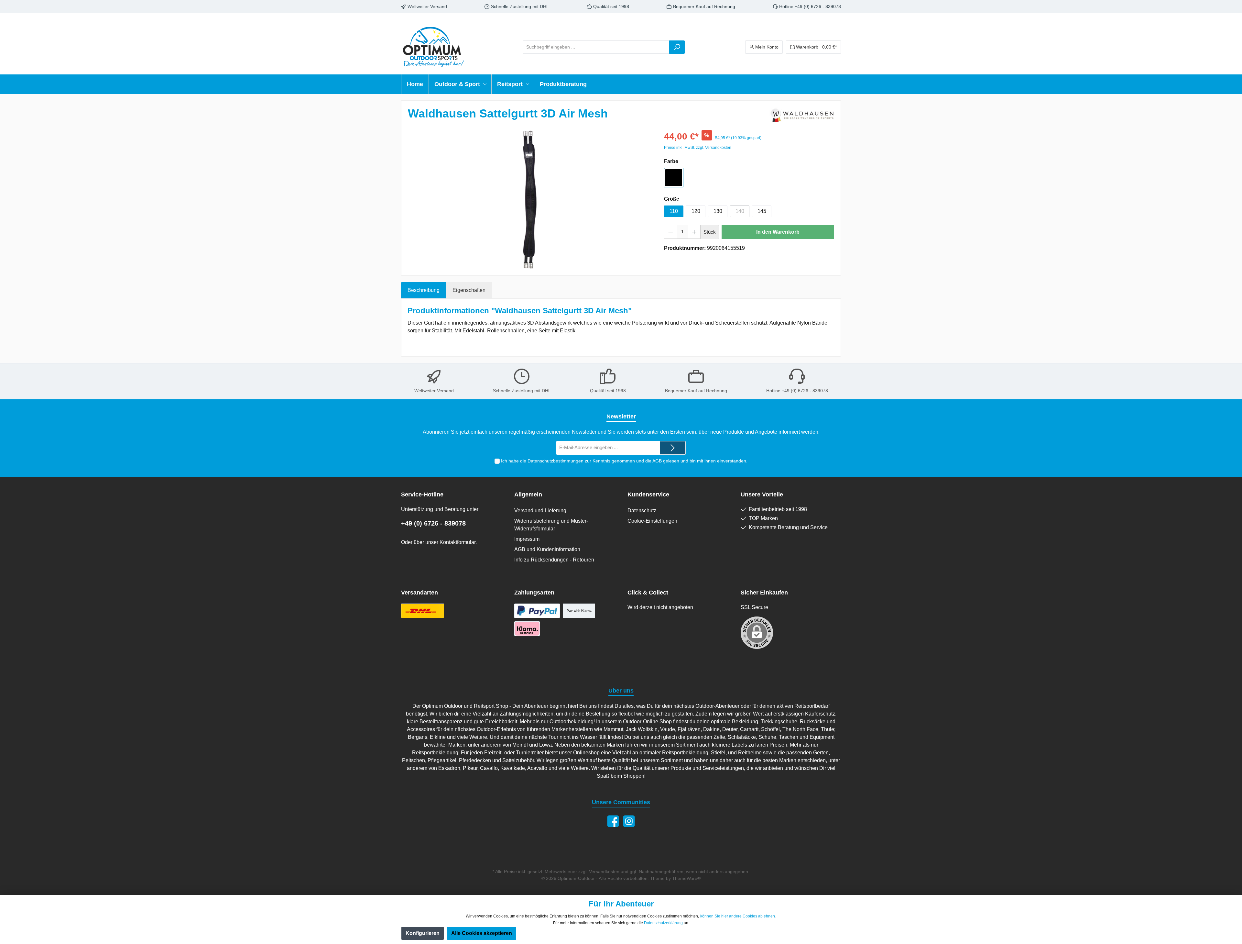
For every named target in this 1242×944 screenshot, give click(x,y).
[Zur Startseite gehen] (433, 47)
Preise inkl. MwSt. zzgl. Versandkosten (697, 147)
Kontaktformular (457, 542)
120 (696, 211)
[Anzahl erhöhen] (694, 232)
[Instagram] (629, 821)
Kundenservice (648, 494)
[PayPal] (537, 611)
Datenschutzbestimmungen (555, 460)
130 (718, 211)
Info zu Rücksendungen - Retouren (554, 559)
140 (739, 211)
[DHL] (422, 611)
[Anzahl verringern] (670, 232)
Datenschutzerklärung (663, 923)
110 (674, 211)
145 (761, 211)
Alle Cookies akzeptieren (481, 933)
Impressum (526, 539)
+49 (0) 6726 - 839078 (433, 523)
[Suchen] (677, 47)
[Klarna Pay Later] (527, 628)
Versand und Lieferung (540, 510)
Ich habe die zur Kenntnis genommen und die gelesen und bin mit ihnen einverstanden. (624, 460)
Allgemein (528, 494)
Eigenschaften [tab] (468, 290)
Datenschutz (641, 510)
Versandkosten (604, 871)
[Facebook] (613, 821)
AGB (657, 460)
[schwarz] (673, 177)
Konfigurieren (423, 933)
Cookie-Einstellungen (652, 521)
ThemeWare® (686, 878)
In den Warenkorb (778, 232)
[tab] (423, 290)
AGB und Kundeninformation (547, 549)
